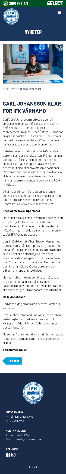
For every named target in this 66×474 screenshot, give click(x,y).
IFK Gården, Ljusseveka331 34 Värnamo (19, 418)
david (34, 467)
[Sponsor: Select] (55, 3)
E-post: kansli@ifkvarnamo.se (24, 439)
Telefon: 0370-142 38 (18, 435)
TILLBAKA (13, 361)
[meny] (59, 12)
